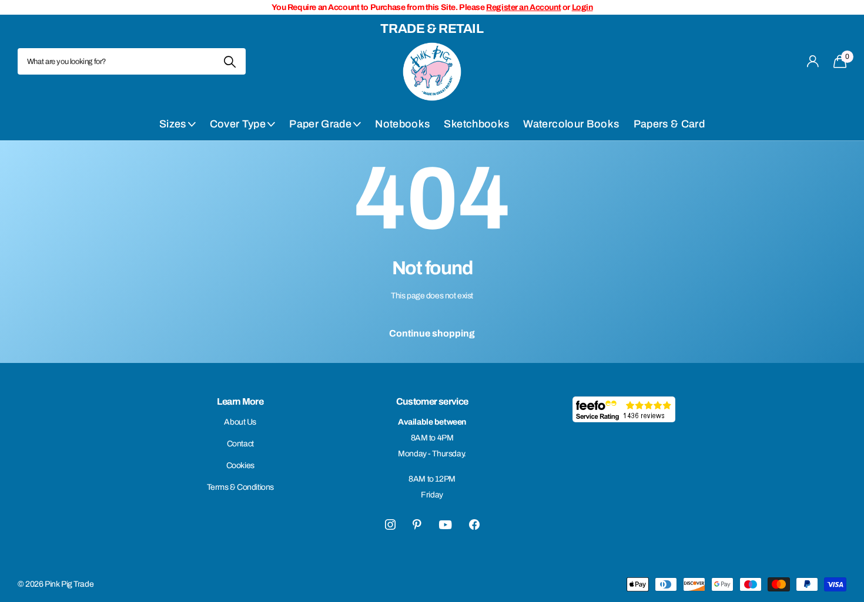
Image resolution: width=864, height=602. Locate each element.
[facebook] (474, 524)
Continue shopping (432, 333)
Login (582, 7)
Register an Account (523, 7)
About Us (240, 422)
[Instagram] (390, 524)
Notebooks (402, 124)
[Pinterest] (417, 524)
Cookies (240, 465)
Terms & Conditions (240, 487)
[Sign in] (813, 61)
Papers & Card (669, 124)
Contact (240, 443)
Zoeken (229, 61)
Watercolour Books (571, 124)
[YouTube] (445, 524)
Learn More (240, 401)
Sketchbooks (476, 124)
